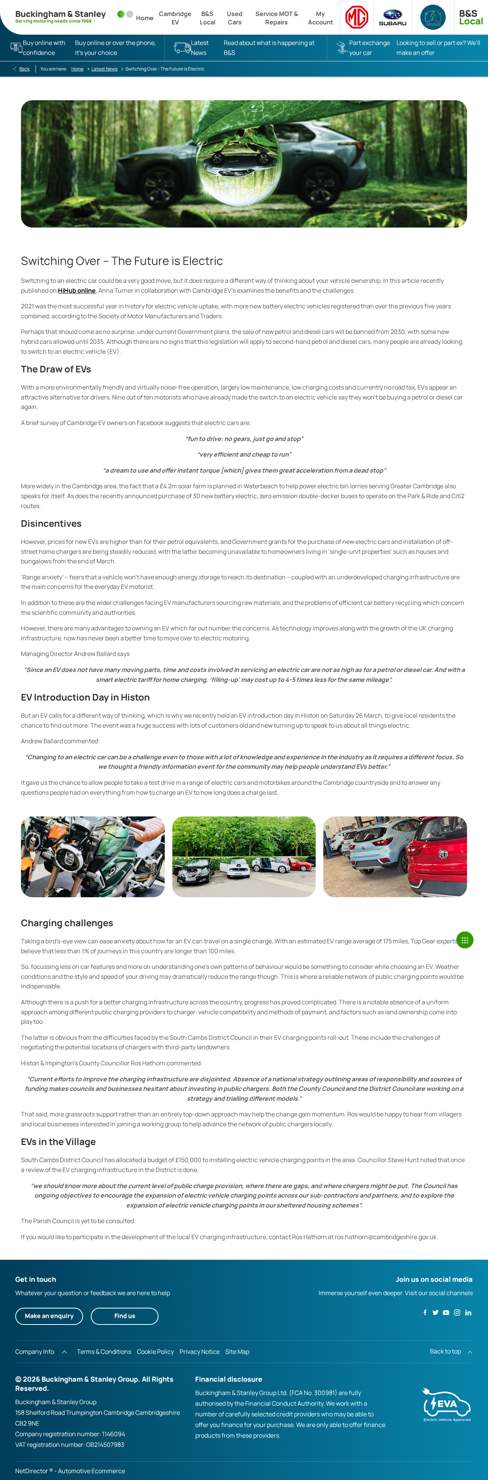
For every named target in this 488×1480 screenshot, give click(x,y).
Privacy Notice (200, 1351)
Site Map (237, 1351)
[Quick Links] (465, 939)
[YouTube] (446, 1312)
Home (77, 69)
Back (24, 69)
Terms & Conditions (104, 1351)
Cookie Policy (155, 1351)
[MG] (356, 17)
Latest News (104, 69)
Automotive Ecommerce (91, 1471)
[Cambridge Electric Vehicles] (433, 17)
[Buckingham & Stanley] (74, 17)
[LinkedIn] (468, 1312)
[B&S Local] (471, 17)
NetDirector (32, 1471)
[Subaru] (392, 17)
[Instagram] (457, 1312)
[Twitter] (435, 1312)
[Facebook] (425, 1312)
